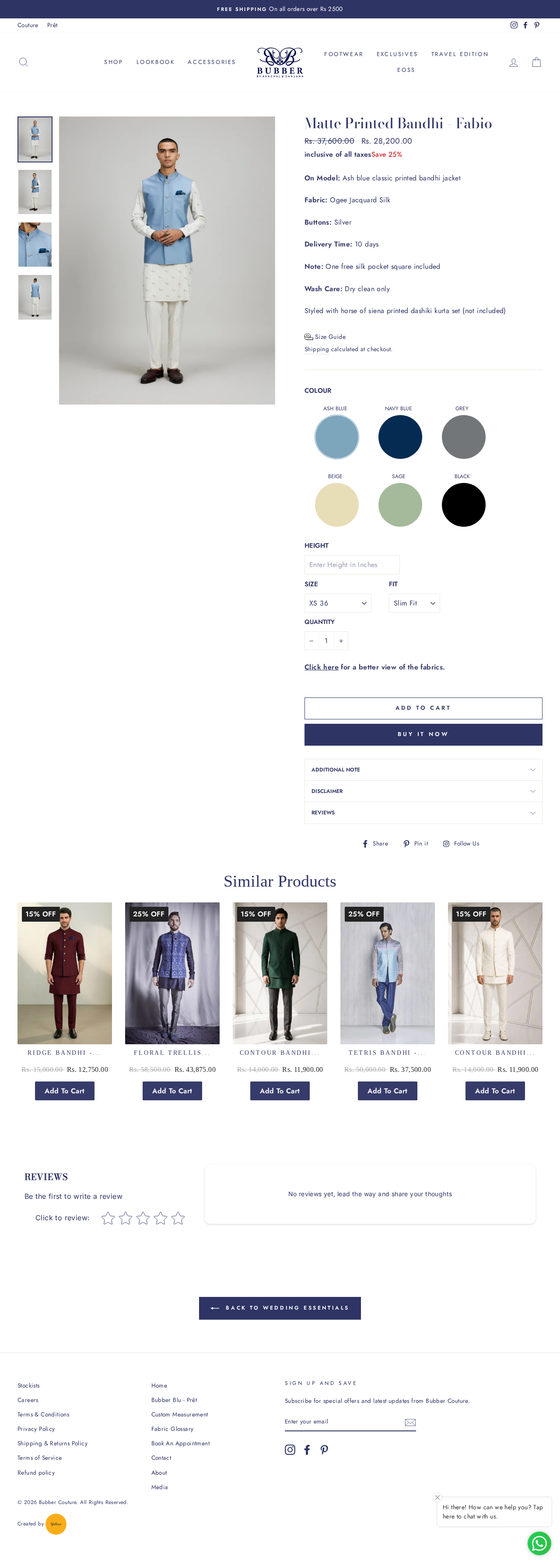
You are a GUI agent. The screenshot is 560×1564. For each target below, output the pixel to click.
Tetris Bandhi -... (388, 1053)
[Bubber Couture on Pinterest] (324, 1449)
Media (159, 1487)
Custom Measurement (179, 1414)
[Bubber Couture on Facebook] (307, 1449)
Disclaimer (327, 791)
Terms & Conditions (43, 1414)
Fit (393, 584)
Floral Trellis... (172, 1053)
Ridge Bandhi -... (65, 1053)
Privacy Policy (36, 1428)
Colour (317, 390)
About (159, 1472)
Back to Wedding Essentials (286, 1308)
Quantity (319, 621)
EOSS (406, 70)
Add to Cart (64, 1091)
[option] (280, 9)
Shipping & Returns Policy (53, 1443)
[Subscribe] (410, 1421)
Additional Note (336, 770)
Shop (113, 62)
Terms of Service (40, 1457)
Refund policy (36, 1472)
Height (316, 545)
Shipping (316, 349)
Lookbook (155, 62)
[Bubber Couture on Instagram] (290, 1449)
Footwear (344, 54)
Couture (28, 25)
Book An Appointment (180, 1443)
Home (159, 1385)
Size (311, 584)
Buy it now (423, 734)
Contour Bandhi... (280, 1053)
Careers (28, 1399)
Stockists (29, 1385)
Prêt (52, 25)
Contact (161, 1457)
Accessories (212, 62)
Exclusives (397, 54)
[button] (325, 337)
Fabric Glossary (172, 1428)
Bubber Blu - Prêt (174, 1399)
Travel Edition (460, 54)
